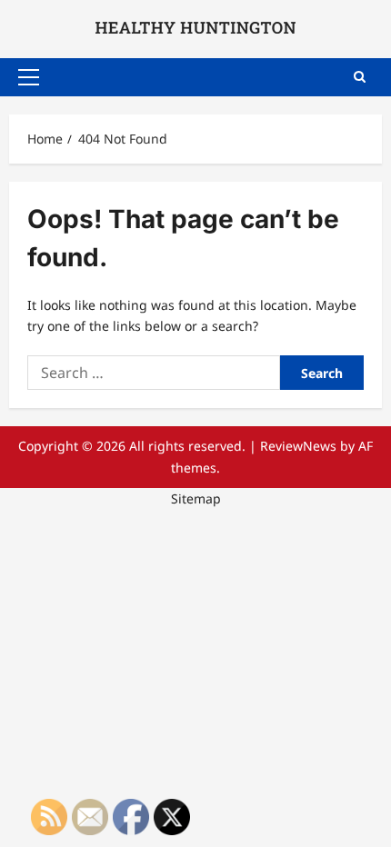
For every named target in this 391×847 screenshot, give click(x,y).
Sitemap (196, 498)
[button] (28, 77)
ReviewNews (298, 445)
